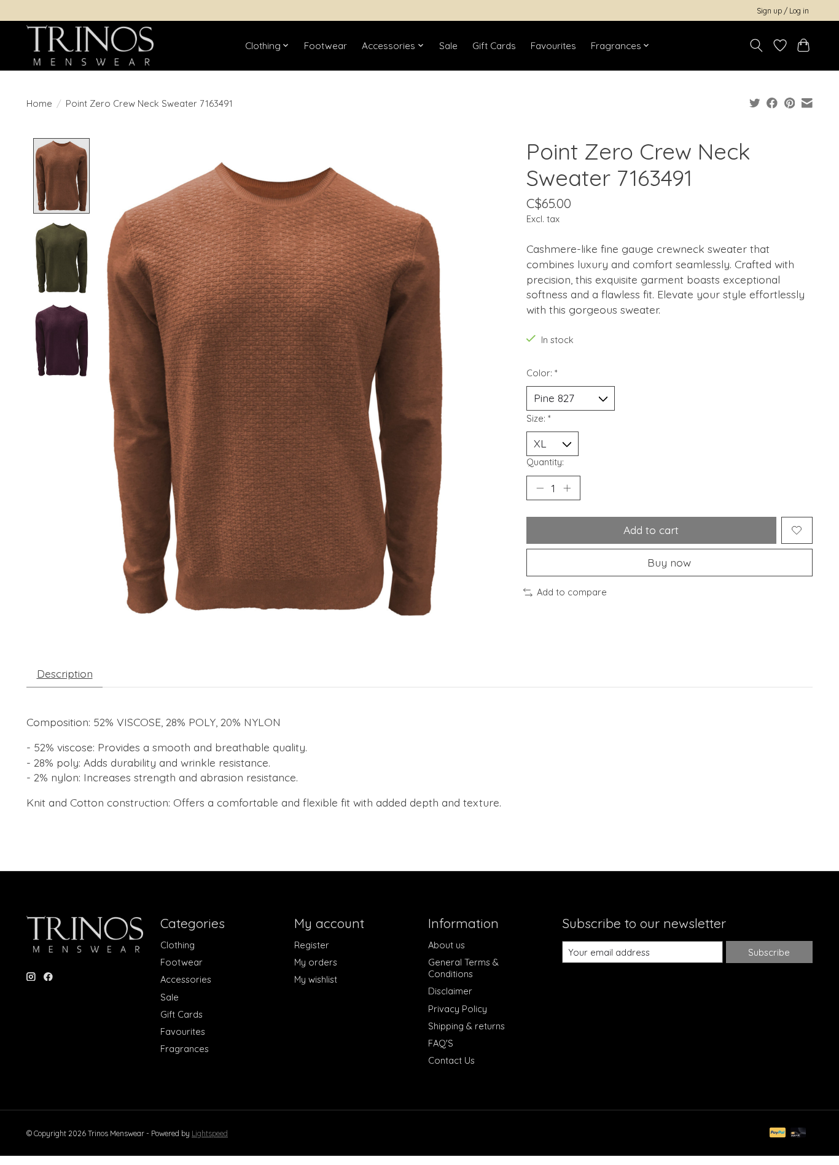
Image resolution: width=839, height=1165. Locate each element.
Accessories (185, 979)
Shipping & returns (466, 1026)
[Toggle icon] (756, 45)
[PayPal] (778, 1133)
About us (446, 945)
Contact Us (451, 1060)
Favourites (553, 46)
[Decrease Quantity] (539, 488)
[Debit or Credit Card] (798, 1133)
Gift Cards (494, 46)
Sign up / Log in (783, 10)
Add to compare (572, 592)
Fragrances (184, 1049)
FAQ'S (440, 1043)
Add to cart (651, 529)
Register (311, 945)
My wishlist (315, 979)
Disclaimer (450, 991)
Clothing (177, 945)
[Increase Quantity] (567, 488)
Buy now (669, 562)
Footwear (325, 46)
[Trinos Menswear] (90, 45)
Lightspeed (210, 1133)
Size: (538, 418)
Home (39, 103)
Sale (448, 46)
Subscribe (769, 952)
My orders (315, 962)
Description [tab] (65, 673)
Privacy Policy (457, 1009)
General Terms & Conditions (463, 968)
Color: (542, 373)
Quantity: (545, 462)
